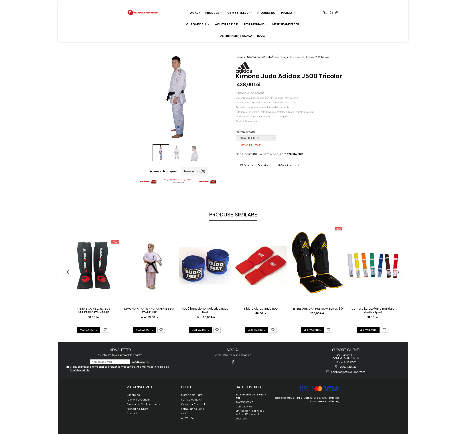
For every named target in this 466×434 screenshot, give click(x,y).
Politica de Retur (191, 399)
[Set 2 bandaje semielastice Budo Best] (205, 266)
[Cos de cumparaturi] (336, 12)
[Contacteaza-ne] (325, 12)
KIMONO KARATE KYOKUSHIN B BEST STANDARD (149, 310)
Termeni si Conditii (138, 399)
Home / (241, 57)
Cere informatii (289, 165)
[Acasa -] (145, 12)
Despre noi (134, 395)
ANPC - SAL (188, 418)
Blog (261, 36)
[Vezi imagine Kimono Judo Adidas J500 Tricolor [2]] (193, 152)
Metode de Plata (192, 395)
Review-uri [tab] (194, 171)
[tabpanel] (177, 98)
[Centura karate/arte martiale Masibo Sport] (373, 266)
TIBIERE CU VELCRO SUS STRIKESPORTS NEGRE (93, 310)
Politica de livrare (138, 409)
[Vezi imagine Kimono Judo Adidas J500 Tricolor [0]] (161, 152)
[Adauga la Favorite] (105, 330)
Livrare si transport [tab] (163, 171)
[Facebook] (233, 362)
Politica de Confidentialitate (144, 404)
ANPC (184, 413)
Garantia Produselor (194, 404)
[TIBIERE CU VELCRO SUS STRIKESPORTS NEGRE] (93, 266)
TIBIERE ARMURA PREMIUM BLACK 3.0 (317, 309)
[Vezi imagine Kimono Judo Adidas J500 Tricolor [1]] (177, 152)
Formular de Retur (192, 409)
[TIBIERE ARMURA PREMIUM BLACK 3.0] (317, 265)
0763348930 (348, 367)
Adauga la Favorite (255, 165)
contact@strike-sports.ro (348, 372)
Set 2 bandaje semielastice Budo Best (205, 310)
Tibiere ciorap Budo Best (261, 309)
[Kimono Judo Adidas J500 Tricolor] (177, 98)
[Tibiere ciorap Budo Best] (261, 266)
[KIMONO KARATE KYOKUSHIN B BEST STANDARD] (149, 266)
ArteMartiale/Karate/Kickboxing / (268, 57)
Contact (132, 413)
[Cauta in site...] (331, 12)
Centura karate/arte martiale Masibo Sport (373, 310)
